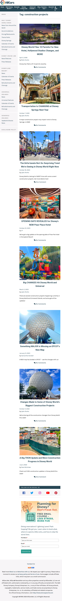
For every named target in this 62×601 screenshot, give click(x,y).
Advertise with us (23, 572)
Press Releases (6, 62)
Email (23, 543)
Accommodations (7, 31)
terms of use (35, 574)
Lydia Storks (25, 116)
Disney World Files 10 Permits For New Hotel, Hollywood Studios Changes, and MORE (40, 50)
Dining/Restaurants (8, 34)
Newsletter (52, 7)
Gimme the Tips (26, 551)
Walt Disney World (9, 7)
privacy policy (23, 574)
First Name (24, 537)
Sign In (56, 9)
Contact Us (31, 564)
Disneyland (17, 7)
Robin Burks (25, 60)
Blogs (39, 7)
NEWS (4, 14)
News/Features (6, 58)
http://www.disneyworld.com (43, 593)
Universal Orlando (32, 7)
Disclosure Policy (9, 129)
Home (2, 7)
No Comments (41, 67)
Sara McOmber (26, 467)
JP (22, 230)
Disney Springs (6, 40)
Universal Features (8, 100)
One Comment (41, 182)
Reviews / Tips (44, 7)
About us (12, 572)
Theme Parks (6, 37)
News (3, 73)
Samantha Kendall (27, 356)
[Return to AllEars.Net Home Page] (12, 4)
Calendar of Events (8, 44)
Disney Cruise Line (23, 7)
